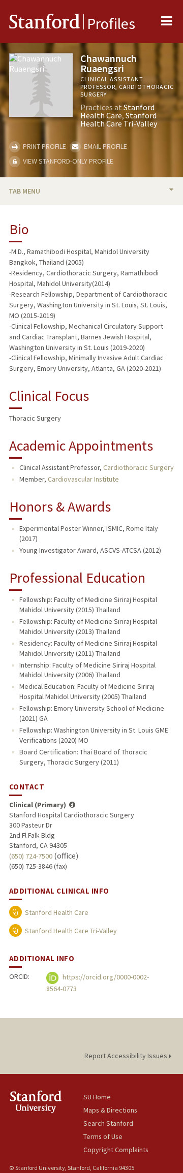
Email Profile (104, 146)
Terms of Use (103, 1136)
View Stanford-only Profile (67, 161)
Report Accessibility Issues (126, 1055)
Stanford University (46, 1101)
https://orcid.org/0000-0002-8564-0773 (97, 982)
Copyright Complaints (115, 1149)
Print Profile (43, 146)
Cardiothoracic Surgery (138, 467)
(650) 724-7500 (30, 856)
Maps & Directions (110, 1110)
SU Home (97, 1096)
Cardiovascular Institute (83, 479)
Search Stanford (108, 1123)
